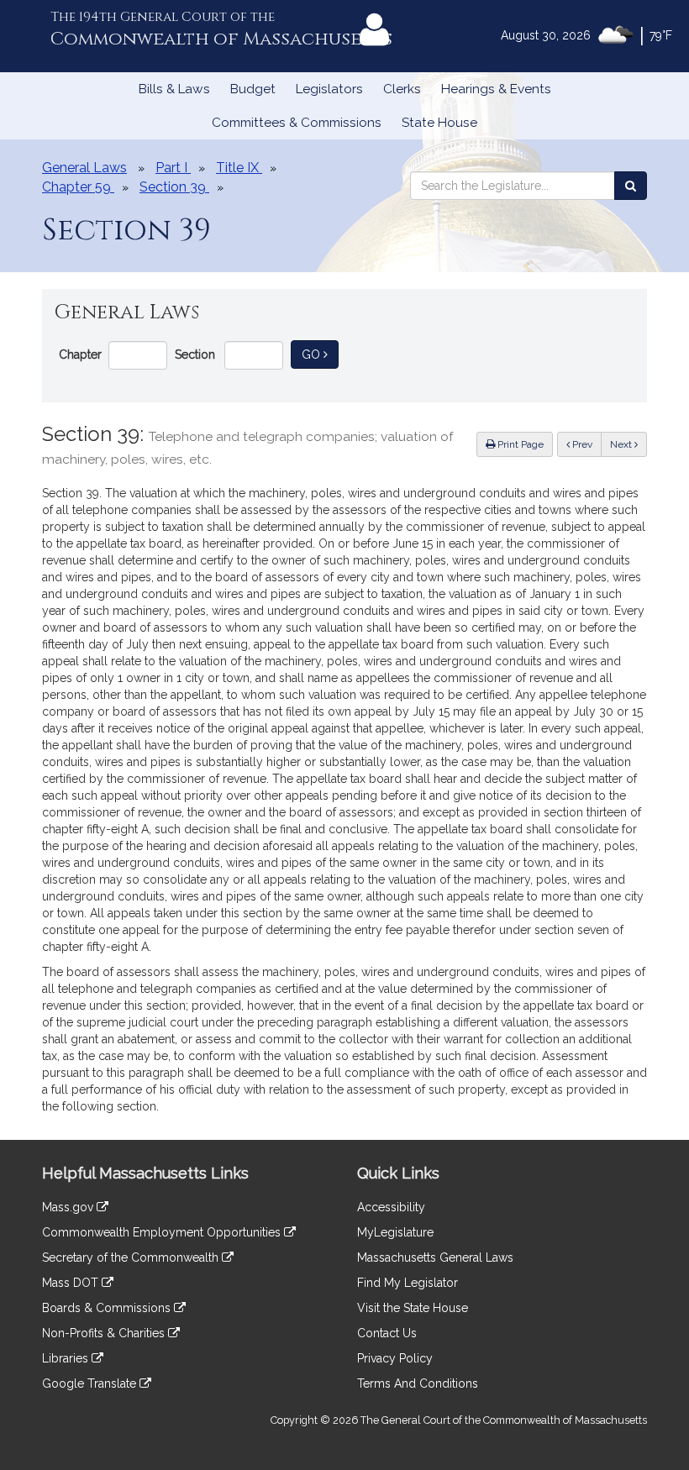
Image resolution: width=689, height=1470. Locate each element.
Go (320, 354)
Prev (586, 444)
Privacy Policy (395, 1358)
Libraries (67, 1358)
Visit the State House (412, 1308)
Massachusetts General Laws (435, 1257)
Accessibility (391, 1207)
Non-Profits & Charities (105, 1333)
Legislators (329, 89)
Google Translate (90, 1383)
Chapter (80, 354)
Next (622, 444)
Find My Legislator (407, 1282)
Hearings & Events (496, 89)
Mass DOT (72, 1282)
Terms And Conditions (417, 1383)
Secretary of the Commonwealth (132, 1257)
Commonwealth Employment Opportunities (163, 1232)
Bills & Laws (174, 89)
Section (195, 354)
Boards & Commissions (108, 1308)
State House (439, 122)
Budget (253, 89)
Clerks (402, 89)
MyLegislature (395, 1232)
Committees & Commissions (296, 122)
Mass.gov (69, 1207)
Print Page (519, 444)
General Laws (84, 168)
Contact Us (387, 1333)
